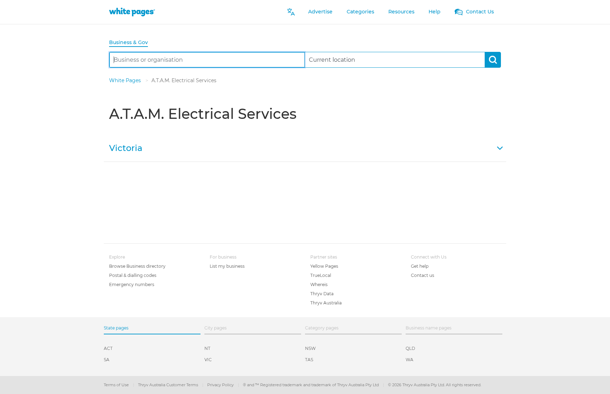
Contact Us (479, 11)
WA (409, 359)
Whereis (319, 284)
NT (207, 348)
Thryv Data (322, 293)
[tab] (131, 43)
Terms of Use (117, 384)
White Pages (125, 80)
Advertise (320, 11)
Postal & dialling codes (132, 275)
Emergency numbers (131, 284)
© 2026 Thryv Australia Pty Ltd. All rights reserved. (434, 384)
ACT (108, 348)
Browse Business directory (137, 266)
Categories (360, 11)
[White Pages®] (132, 12)
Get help (420, 266)
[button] (305, 147)
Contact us (422, 275)
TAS (309, 359)
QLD (410, 348)
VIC (208, 359)
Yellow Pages (324, 266)
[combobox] (207, 59)
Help (435, 11)
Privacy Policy (221, 384)
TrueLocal (320, 275)
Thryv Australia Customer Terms (168, 384)
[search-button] (493, 59)
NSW (310, 348)
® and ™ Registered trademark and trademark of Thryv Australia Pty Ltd (311, 384)
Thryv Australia (326, 302)
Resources (401, 11)
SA (106, 359)
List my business (227, 266)
